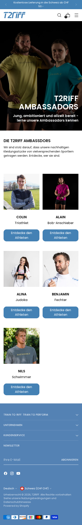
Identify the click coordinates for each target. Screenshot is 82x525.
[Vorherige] (6, 4)
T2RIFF (35, 494)
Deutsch (9, 488)
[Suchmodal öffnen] (59, 15)
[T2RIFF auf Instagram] (12, 474)
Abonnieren (69, 459)
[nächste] (76, 4)
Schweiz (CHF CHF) (37, 488)
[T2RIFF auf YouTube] (18, 474)
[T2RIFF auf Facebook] (6, 474)
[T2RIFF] (17, 15)
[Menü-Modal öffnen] (76, 15)
